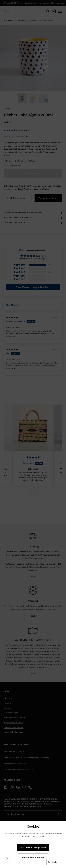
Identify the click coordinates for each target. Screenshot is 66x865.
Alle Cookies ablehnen (33, 857)
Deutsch (52, 862)
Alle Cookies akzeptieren (33, 847)
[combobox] (54, 862)
